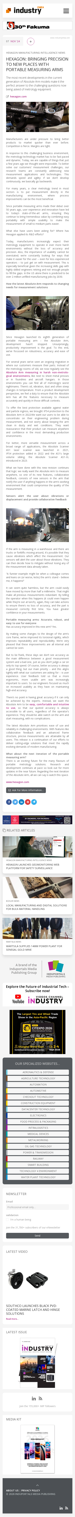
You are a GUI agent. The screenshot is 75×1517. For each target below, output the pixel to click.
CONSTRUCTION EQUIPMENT (38, 1103)
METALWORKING (38, 1140)
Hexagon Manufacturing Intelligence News (35, 52)
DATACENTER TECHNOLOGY (38, 1109)
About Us (12, 1490)
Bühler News (12, 901)
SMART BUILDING (38, 1164)
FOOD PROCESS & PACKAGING (38, 1121)
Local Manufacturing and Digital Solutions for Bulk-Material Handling (36, 907)
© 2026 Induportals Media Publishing (30, 1494)
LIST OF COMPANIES (18, 1497)
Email (9, 1201)
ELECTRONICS (38, 1115)
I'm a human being (20, 1219)
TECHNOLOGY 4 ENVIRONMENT (38, 1171)
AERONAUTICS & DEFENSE (38, 1072)
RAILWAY (38, 1158)
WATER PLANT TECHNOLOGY (38, 1177)
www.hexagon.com (17, 782)
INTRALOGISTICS (38, 1127)
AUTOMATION (38, 1084)
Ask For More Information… (27, 790)
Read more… (12, 1318)
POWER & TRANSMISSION (38, 1152)
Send (37, 1235)
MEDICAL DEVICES (38, 1134)
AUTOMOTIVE (38, 1090)
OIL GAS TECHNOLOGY (38, 1146)
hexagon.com (18, 96)
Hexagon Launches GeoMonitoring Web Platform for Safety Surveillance (32, 866)
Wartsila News (13, 941)
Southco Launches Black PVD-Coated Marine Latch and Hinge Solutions (33, 1310)
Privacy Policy (30, 1490)
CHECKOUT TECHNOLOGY (38, 1097)
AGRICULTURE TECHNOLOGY (38, 1078)
